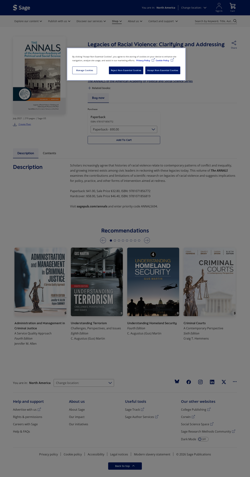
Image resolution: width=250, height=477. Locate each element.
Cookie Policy (163, 60)
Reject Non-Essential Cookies (126, 70)
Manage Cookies (84, 70)
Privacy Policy (143, 60)
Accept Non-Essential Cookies (162, 70)
